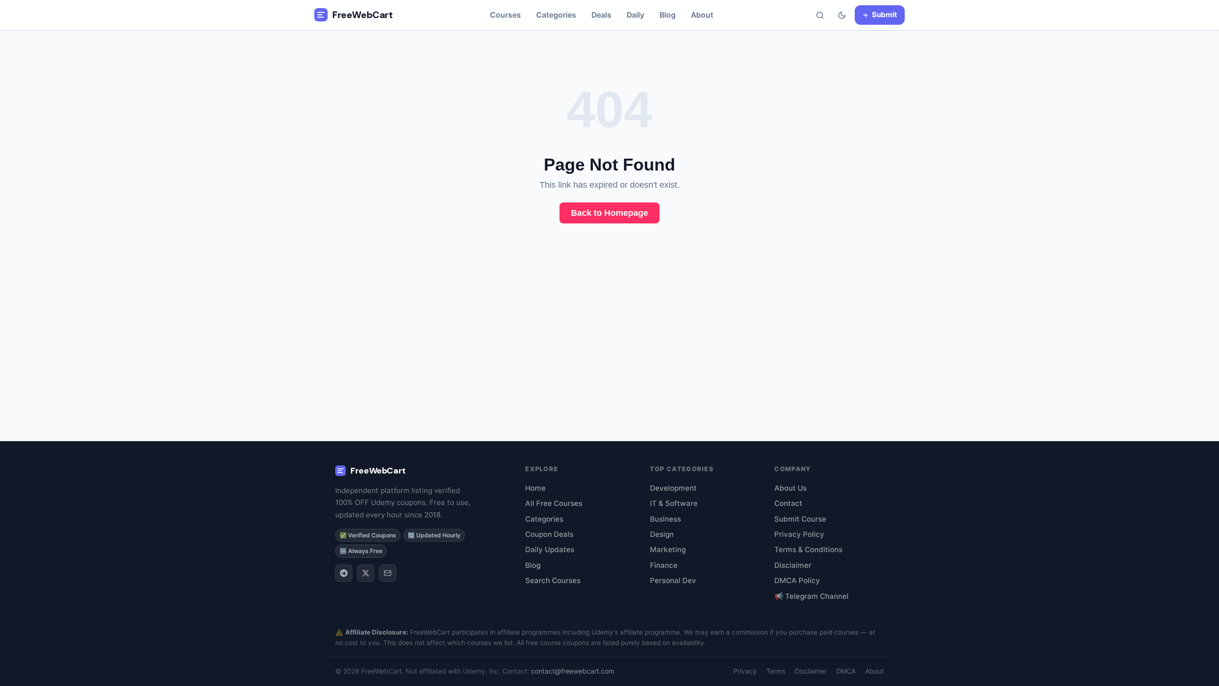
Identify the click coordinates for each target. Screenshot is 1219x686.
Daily (635, 15)
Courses (505, 15)
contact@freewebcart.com (572, 671)
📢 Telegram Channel (811, 596)
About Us (790, 488)
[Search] (820, 15)
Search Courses (552, 580)
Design (662, 534)
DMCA (846, 671)
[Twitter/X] (365, 573)
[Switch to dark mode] (842, 15)
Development (673, 488)
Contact (788, 503)
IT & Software (674, 503)
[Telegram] (343, 573)
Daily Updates (549, 549)
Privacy (745, 671)
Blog (667, 15)
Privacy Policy (799, 534)
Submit (884, 14)
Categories (556, 15)
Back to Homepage (609, 213)
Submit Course (800, 519)
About (702, 15)
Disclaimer (792, 565)
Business (665, 519)
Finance (664, 565)
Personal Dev (673, 580)
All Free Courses (553, 503)
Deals (601, 15)
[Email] (387, 573)
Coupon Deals (549, 534)
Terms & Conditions (808, 549)
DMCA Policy (797, 580)
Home (535, 488)
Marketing (668, 549)
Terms (775, 671)
